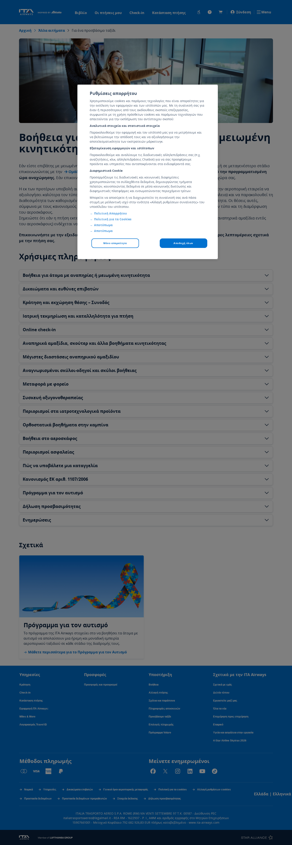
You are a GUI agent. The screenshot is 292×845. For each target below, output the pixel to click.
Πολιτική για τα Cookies (112, 219)
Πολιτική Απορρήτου (110, 213)
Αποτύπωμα (103, 225)
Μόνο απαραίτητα (115, 243)
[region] (147, 172)
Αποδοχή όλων (183, 243)
